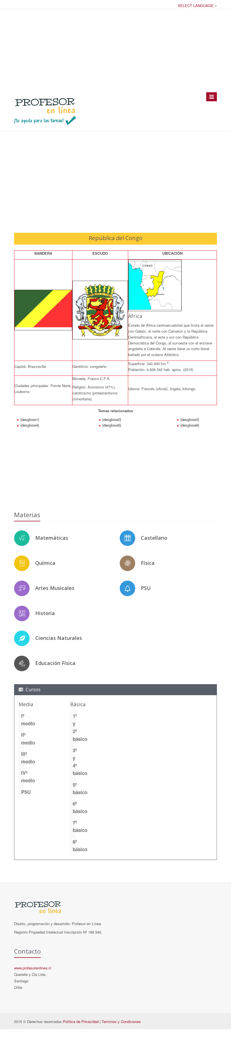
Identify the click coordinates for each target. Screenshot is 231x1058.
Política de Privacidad (81, 1021)
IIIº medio (22, 757)
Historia (45, 613)
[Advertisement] (115, 50)
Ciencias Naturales (58, 638)
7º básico (74, 826)
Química (45, 562)
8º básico (74, 845)
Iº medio (22, 719)
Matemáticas (51, 537)
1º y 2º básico (74, 727)
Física (148, 562)
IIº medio (22, 738)
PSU (146, 588)
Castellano (154, 537)
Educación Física (55, 663)
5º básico (74, 788)
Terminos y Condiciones (121, 1021)
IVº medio (22, 776)
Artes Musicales (54, 588)
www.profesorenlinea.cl (32, 968)
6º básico (74, 807)
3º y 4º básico (74, 762)
